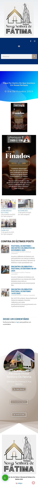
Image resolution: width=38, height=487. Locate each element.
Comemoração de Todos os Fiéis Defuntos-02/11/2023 (8, 210)
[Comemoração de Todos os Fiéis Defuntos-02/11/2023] (8, 203)
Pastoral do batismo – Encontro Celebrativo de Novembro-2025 (23, 248)
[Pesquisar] (34, 56)
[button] (19, 46)
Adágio (20, 483)
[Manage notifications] (33, 482)
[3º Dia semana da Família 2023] (8, 223)
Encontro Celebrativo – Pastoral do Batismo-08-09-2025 (24, 269)
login (17, 322)
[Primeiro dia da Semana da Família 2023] (25, 203)
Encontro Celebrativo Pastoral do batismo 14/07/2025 (21, 291)
